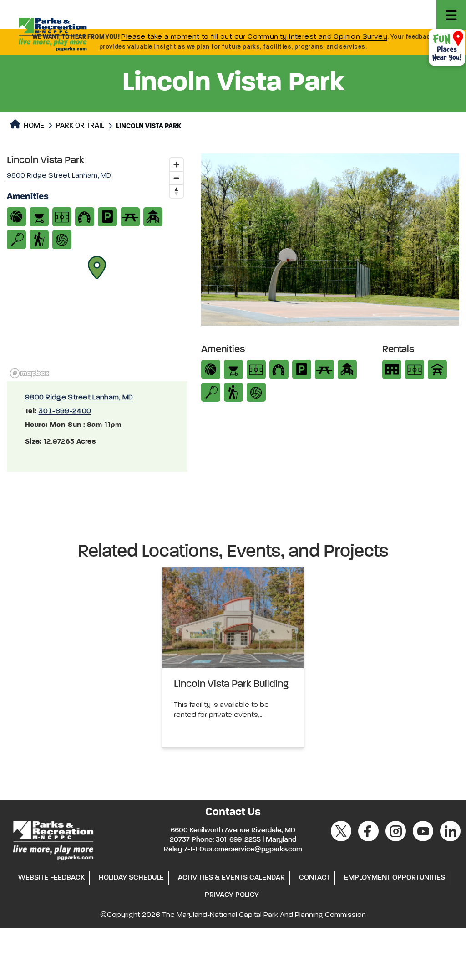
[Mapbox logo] (30, 373)
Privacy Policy (232, 895)
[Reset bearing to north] (176, 191)
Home (33, 125)
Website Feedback (51, 877)
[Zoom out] (176, 177)
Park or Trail (80, 125)
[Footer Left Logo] (52, 839)
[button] (97, 267)
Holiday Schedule (131, 877)
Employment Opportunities (394, 877)
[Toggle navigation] (451, 15)
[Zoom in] (176, 164)
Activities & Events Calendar (231, 877)
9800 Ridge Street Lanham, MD (79, 397)
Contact (314, 877)
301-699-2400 (65, 411)
